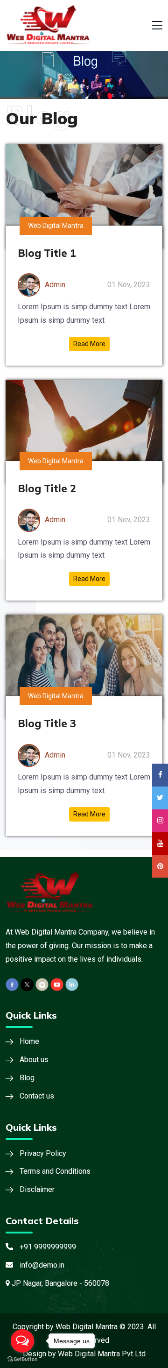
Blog (27, 1077)
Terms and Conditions (55, 1171)
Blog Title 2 (47, 488)
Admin (55, 284)
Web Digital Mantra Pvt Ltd (102, 1353)
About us (34, 1059)
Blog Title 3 (47, 723)
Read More (89, 343)
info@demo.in (41, 1265)
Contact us (37, 1096)
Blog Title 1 (47, 253)
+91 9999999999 (47, 1246)
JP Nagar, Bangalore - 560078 (59, 1283)
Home (29, 1041)
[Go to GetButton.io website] (22, 1358)
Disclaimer (37, 1189)
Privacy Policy (43, 1153)
